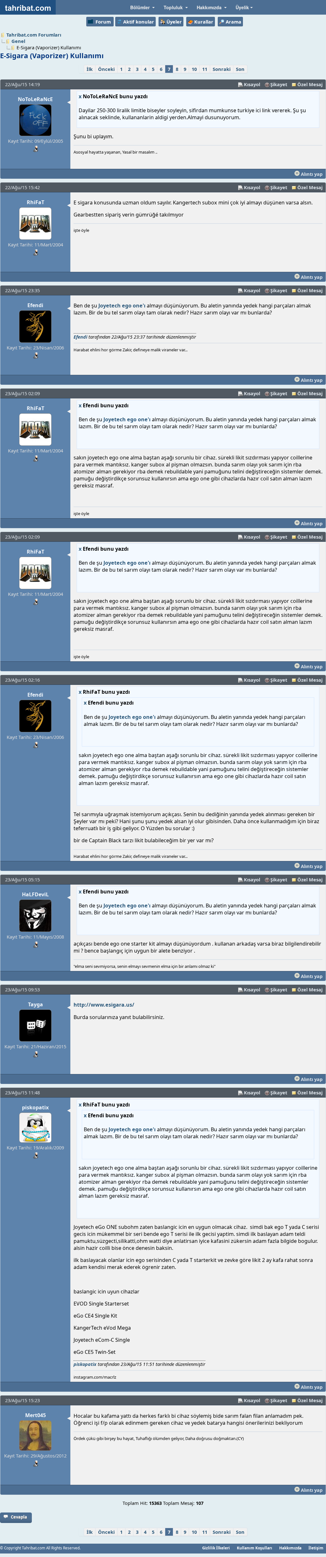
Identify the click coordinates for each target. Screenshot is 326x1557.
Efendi (35, 305)
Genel (18, 41)
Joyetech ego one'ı (121, 305)
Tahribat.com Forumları (33, 34)
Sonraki (221, 69)
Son (240, 69)
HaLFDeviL (35, 894)
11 (204, 69)
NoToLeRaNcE (35, 99)
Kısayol (252, 84)
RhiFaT (35, 202)
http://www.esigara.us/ (104, 1004)
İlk (90, 69)
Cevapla (19, 1517)
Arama (233, 21)
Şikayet (278, 84)
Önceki (106, 69)
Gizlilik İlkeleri (216, 1547)
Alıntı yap (311, 174)
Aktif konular (138, 21)
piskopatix (35, 1107)
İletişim (315, 1547)
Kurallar (203, 21)
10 (194, 69)
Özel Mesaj (309, 84)
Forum (103, 21)
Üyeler (174, 21)
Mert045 (35, 1415)
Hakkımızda (290, 1547)
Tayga (35, 1004)
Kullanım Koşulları (254, 1547)
